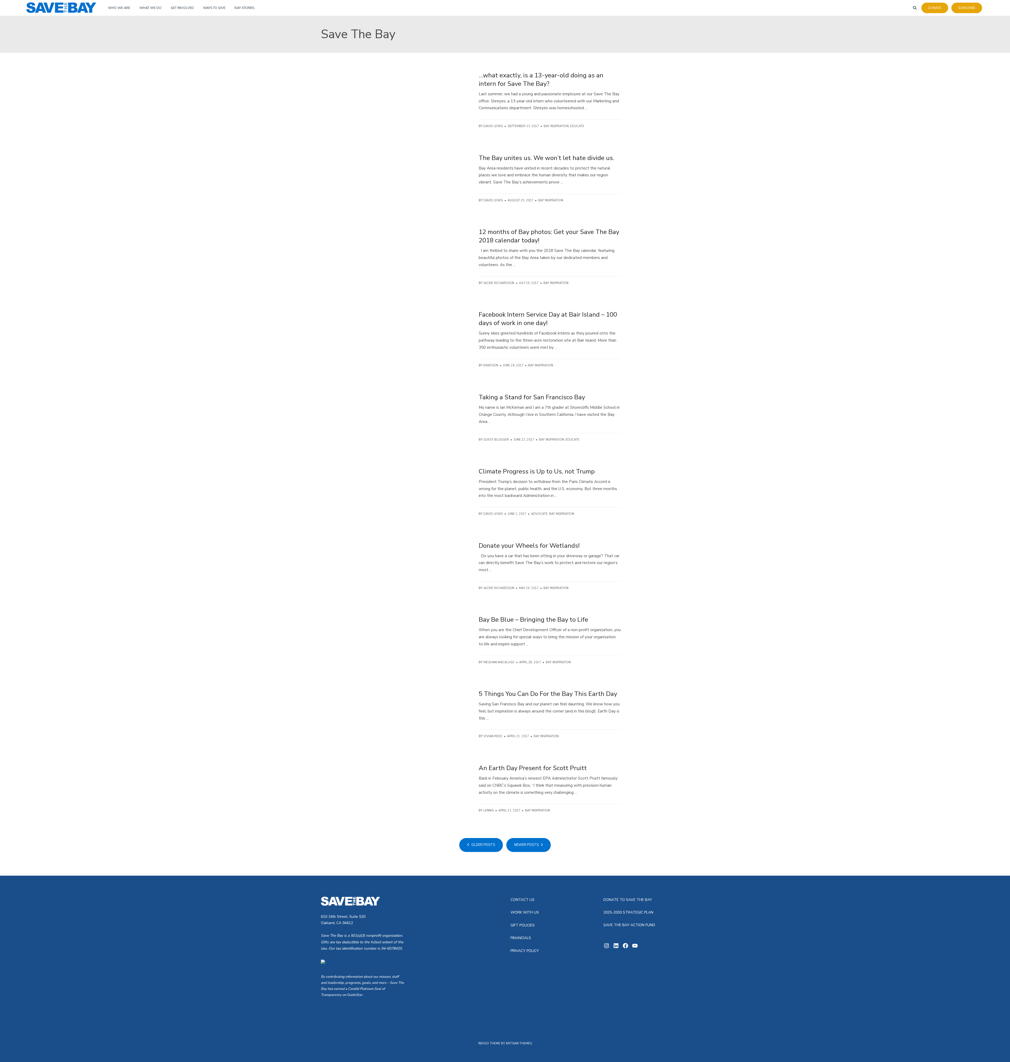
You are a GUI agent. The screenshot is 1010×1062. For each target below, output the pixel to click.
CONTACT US (522, 899)
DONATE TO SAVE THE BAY (627, 899)
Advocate (539, 514)
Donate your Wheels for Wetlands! (529, 545)
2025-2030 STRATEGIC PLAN (628, 912)
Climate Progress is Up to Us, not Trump (537, 471)
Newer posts (526, 844)
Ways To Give (214, 8)
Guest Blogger (496, 440)
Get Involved (182, 8)
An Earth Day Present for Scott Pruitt (533, 768)
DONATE (934, 8)
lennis (488, 810)
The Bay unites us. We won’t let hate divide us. (546, 158)
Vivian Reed (492, 736)
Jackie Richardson (498, 283)
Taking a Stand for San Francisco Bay (532, 397)
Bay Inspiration (556, 126)
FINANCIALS (521, 937)
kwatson (490, 365)
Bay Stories (244, 8)
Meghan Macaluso (498, 662)
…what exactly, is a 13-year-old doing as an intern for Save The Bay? (541, 79)
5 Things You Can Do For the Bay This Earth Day (548, 694)
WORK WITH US (525, 912)
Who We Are (119, 8)
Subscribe (966, 8)
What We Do (150, 8)
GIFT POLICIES (523, 925)
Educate (577, 126)
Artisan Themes (519, 1043)
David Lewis (493, 126)
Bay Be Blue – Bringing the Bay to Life (533, 619)
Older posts (483, 844)
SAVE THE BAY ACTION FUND (629, 925)
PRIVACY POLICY (525, 950)
